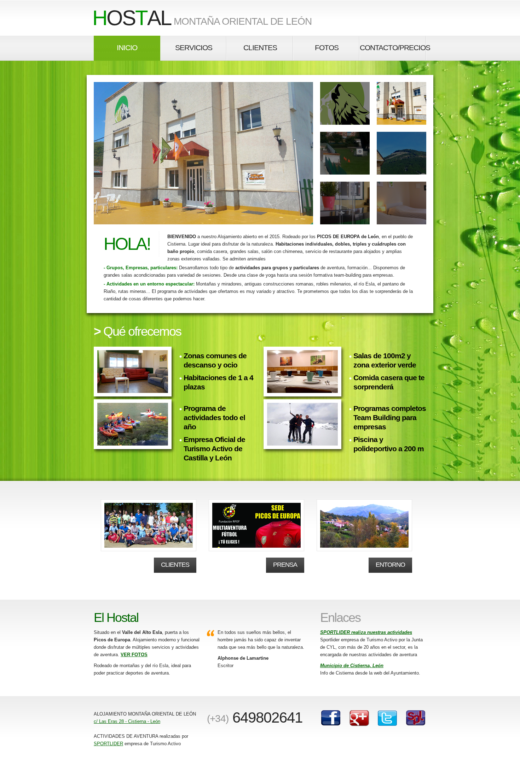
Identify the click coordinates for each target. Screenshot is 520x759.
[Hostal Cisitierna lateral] (203, 153)
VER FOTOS (134, 654)
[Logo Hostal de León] (345, 103)
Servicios (193, 47)
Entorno (390, 564)
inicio (127, 47)
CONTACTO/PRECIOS (393, 47)
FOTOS (327, 47)
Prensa (285, 564)
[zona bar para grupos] (401, 203)
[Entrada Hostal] (345, 153)
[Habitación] (345, 203)
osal (131, 18)
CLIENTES (260, 47)
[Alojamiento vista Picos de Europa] (401, 153)
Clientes (175, 564)
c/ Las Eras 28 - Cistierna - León (127, 721)
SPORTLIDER (108, 743)
